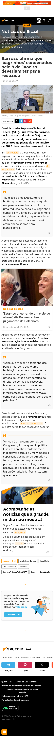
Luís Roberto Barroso (28, 561)
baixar (19, 543)
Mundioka (6, 657)
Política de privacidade (11, 685)
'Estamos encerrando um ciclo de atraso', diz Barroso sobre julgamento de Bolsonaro (26, 317)
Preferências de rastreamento (15, 700)
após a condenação (31, 423)
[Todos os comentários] (4, 732)
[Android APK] (10, 708)
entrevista (12, 152)
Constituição (45, 572)
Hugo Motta (44, 561)
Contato (33, 681)
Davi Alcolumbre (9, 566)
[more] (49, 233)
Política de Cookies (32, 685)
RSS (26, 696)
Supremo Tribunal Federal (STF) (15, 572)
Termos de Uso (21, 681)
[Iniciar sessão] (44, 20)
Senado (34, 572)
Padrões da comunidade (12, 696)
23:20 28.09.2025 (9, 81)
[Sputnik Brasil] (8, 21)
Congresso (23, 566)
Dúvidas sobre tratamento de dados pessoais (22, 691)
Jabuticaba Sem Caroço (27, 657)
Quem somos (7, 681)
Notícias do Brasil (13, 309)
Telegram (19, 532)
